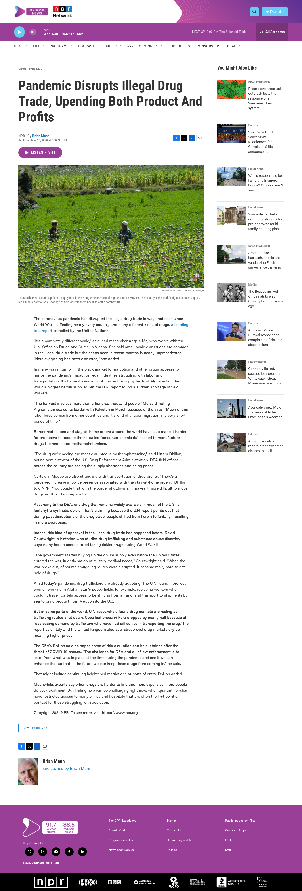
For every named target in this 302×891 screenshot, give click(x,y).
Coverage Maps (236, 830)
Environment (257, 362)
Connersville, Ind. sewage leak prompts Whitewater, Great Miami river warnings (264, 376)
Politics (253, 125)
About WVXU (117, 830)
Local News (256, 169)
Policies (172, 849)
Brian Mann (40, 136)
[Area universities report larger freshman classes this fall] (231, 442)
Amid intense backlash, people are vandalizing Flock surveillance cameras (264, 260)
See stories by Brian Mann (67, 768)
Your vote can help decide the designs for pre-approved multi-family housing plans (265, 221)
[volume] (32, 32)
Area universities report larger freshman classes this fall (265, 445)
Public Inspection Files (240, 820)
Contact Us (174, 830)
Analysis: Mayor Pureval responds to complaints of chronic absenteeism (265, 337)
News (19, 46)
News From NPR (30, 69)
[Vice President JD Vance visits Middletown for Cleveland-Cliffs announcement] (231, 133)
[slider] (39, 32)
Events (171, 820)
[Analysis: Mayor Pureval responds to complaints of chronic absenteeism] (231, 331)
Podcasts (87, 46)
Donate (277, 11)
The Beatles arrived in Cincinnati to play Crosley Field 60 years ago (265, 298)
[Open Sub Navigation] (27, 46)
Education (255, 434)
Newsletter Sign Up (122, 849)
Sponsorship (207, 46)
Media (252, 284)
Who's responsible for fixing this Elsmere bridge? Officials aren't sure (265, 182)
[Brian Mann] (28, 771)
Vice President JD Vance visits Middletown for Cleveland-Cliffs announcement (261, 141)
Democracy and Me (180, 840)
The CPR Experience (122, 820)
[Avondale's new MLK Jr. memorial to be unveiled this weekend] (231, 408)
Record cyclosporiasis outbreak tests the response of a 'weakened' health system (265, 98)
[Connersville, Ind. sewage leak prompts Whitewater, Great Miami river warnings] (231, 369)
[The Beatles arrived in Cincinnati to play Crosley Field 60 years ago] (231, 292)
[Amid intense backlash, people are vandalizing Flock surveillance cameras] (231, 254)
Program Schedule (121, 840)
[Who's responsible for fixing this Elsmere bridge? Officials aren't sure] (231, 176)
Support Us (179, 46)
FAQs (229, 840)
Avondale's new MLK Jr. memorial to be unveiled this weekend (265, 412)
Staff (228, 849)
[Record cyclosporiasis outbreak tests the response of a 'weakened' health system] (231, 89)
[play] (19, 32)
